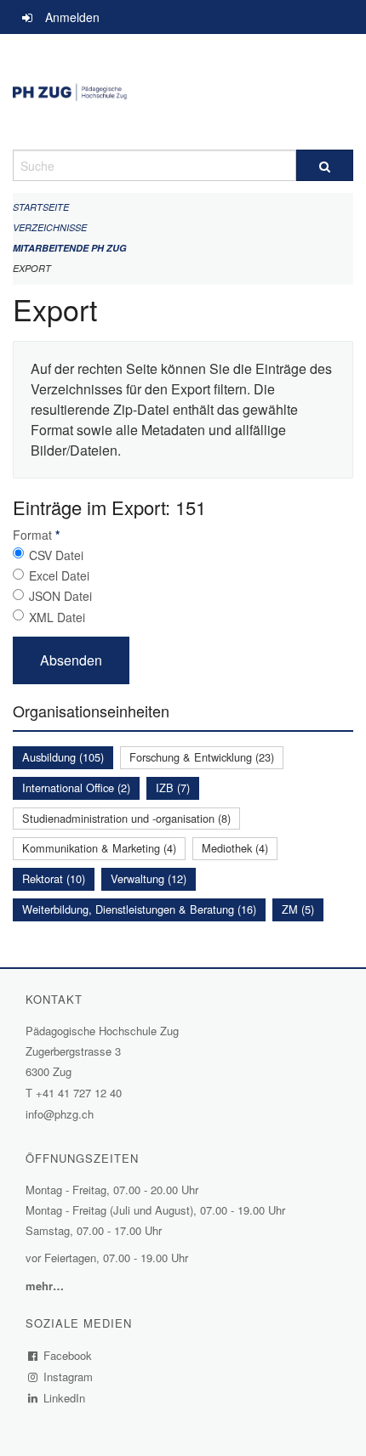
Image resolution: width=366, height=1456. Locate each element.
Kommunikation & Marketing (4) (99, 848)
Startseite (41, 207)
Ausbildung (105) (63, 757)
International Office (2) (76, 787)
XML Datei (57, 617)
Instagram (68, 1376)
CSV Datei (56, 555)
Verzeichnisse (50, 227)
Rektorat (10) (53, 878)
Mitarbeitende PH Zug (70, 247)
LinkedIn (64, 1398)
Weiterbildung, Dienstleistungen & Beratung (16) (139, 909)
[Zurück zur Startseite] (183, 91)
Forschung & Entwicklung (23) (201, 757)
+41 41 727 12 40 (79, 1093)
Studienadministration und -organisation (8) (126, 818)
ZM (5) (298, 909)
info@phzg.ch (60, 1114)
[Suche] (324, 165)
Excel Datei (59, 575)
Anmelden (72, 16)
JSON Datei (60, 595)
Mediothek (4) (235, 848)
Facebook (68, 1355)
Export (32, 268)
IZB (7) (173, 787)
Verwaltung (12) (148, 878)
